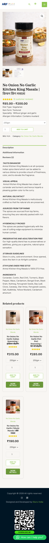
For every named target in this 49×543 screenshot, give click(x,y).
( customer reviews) (23, 99)
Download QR (24, 532)
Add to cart (22, 129)
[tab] (24, 147)
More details (12, 384)
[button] (29, 537)
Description (8, 147)
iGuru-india (38, 502)
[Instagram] (22, 498)
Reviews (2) (8, 157)
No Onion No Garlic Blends (32, 136)
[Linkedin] (27, 498)
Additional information (13, 152)
